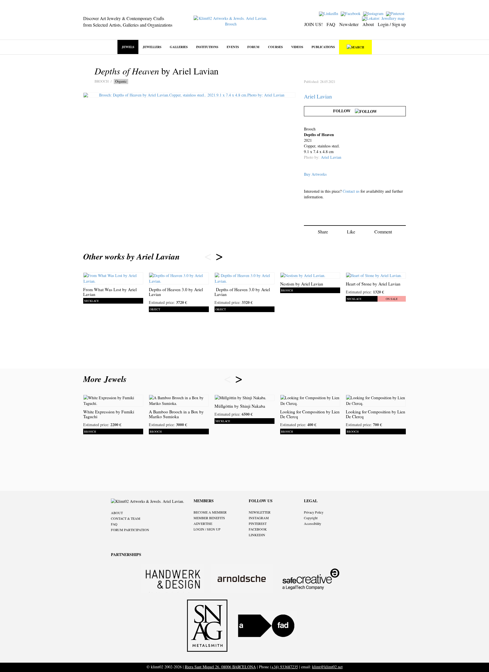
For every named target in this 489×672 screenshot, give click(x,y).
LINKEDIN (257, 535)
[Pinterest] (396, 13)
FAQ (331, 24)
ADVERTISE (203, 523)
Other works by (131, 256)
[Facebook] (351, 13)
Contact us (351, 191)
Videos (297, 46)
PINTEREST (258, 523)
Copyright (311, 518)
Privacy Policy (313, 512)
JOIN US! (313, 24)
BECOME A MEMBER (210, 512)
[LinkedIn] (329, 13)
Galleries (179, 46)
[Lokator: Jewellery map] (384, 18)
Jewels (128, 46)
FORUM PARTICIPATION (130, 529)
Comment (383, 232)
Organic (121, 81)
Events (233, 46)
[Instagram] (374, 13)
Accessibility (312, 523)
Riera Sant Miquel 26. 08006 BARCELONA (220, 666)
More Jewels (106, 379)
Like (351, 232)
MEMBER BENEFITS (209, 518)
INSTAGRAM (259, 518)
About (368, 24)
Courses (275, 46)
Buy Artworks (315, 174)
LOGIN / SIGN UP (207, 529)
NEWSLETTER (260, 512)
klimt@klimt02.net (327, 666)
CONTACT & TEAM (125, 518)
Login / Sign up (392, 24)
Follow (344, 111)
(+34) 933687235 (284, 666)
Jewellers (152, 46)
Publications (323, 46)
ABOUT (117, 512)
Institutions (207, 46)
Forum (253, 46)
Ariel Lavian (318, 96)
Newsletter (349, 24)
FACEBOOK (258, 529)
